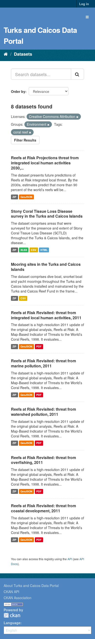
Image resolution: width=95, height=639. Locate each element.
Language (12, 622)
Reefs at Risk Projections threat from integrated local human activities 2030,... (45, 163)
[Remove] (77, 117)
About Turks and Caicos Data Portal (31, 585)
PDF (38, 346)
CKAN (12, 615)
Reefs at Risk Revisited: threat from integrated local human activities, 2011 (46, 315)
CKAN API (11, 591)
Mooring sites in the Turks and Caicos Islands (46, 266)
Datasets (23, 54)
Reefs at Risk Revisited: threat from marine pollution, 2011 (43, 363)
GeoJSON (26, 197)
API (69, 559)
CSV (33, 250)
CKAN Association (17, 597)
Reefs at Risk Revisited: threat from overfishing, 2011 (43, 460)
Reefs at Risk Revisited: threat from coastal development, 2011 (43, 508)
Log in (84, 3)
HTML (44, 250)
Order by (18, 91)
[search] (77, 74)
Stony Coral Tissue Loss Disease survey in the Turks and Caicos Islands (47, 213)
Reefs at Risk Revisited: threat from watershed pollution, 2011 (43, 411)
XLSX (23, 250)
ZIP (14, 197)
